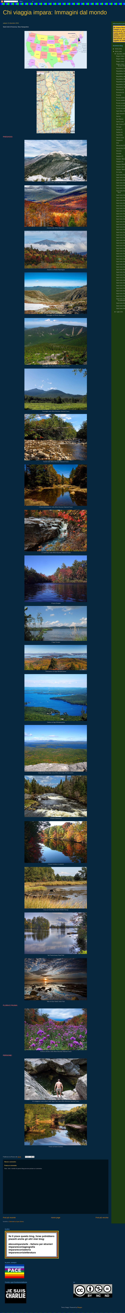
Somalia (118, 153)
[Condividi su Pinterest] (33, 1157)
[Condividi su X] (30, 1157)
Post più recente (9, 1218)
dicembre (120, 54)
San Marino (119, 119)
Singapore (119, 140)
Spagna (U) (119, 161)
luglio (118, 312)
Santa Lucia (120, 121)
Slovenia (118, 151)
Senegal (118, 127)
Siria (117, 143)
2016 (116, 49)
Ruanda (118, 95)
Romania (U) (120, 92)
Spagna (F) (119, 156)
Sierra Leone (120, 137)
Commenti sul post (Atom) (16, 1221)
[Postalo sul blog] (28, 1157)
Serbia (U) (119, 132)
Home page (55, 1218)
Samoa (118, 116)
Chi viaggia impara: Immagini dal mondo (55, 12)
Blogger (79, 1307)
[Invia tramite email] (26, 1157)
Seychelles (119, 135)
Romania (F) (120, 89)
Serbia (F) (119, 129)
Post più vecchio (102, 1218)
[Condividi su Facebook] (32, 1157)
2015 (116, 51)
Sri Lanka (119, 172)
